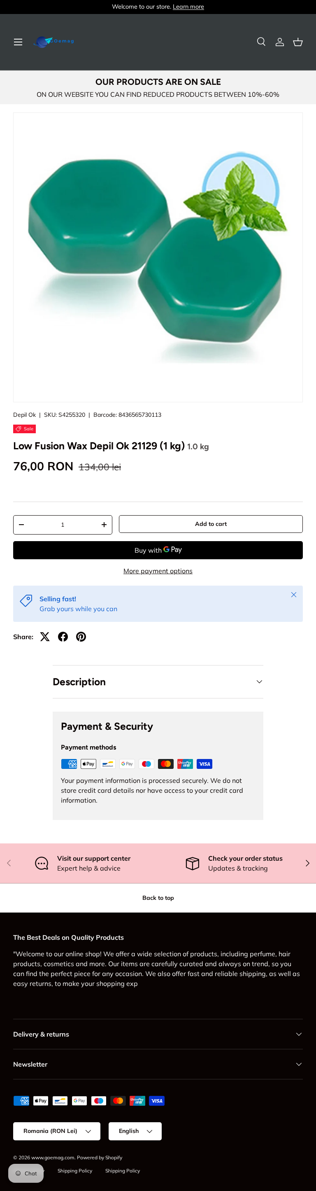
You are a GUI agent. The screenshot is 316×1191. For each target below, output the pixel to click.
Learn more (188, 6)
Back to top (158, 897)
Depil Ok (24, 414)
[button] (298, 42)
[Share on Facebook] (63, 637)
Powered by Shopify (99, 1157)
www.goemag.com (52, 1157)
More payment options (158, 571)
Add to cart (211, 524)
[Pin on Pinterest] (81, 637)
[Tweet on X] (45, 637)
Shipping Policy (75, 1171)
